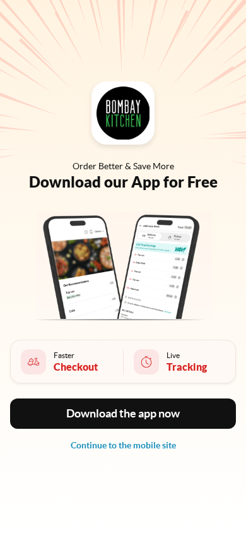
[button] (123, 413)
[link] (123, 445)
